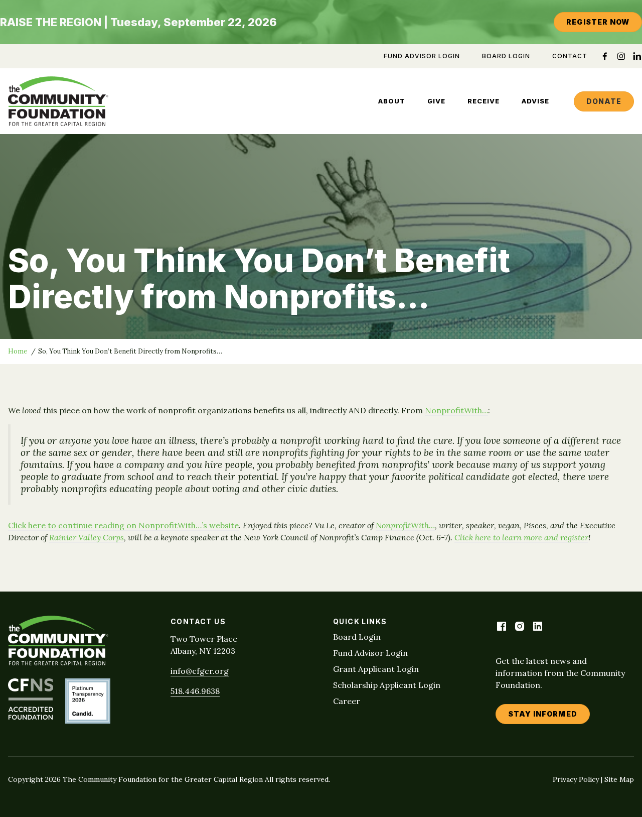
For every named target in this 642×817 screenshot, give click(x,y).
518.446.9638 (195, 691)
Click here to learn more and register (521, 537)
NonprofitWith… (456, 410)
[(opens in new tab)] (30, 717)
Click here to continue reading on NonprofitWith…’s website (123, 525)
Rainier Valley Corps (86, 537)
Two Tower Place (204, 639)
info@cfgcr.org (200, 671)
